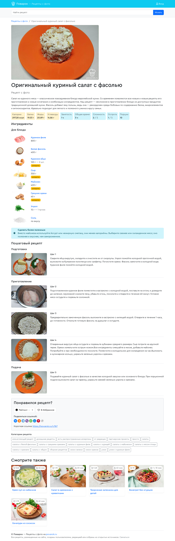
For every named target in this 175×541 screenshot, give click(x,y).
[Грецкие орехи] (20, 196)
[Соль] (20, 219)
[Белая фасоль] (20, 150)
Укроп (34, 206)
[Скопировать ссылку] (42, 420)
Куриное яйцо (38, 159)
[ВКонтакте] (15, 420)
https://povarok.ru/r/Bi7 (45, 426)
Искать (158, 12)
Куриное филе (38, 137)
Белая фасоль (38, 149)
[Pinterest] (38, 420)
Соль (33, 218)
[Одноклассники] (19, 420)
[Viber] (27, 420)
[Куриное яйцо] (20, 162)
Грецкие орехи (39, 193)
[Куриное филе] (20, 139)
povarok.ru (51, 534)
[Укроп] (20, 208)
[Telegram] (23, 420)
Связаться (124, 537)
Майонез (35, 182)
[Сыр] (20, 173)
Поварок (33, 3)
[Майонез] (20, 185)
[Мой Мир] (34, 420)
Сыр (33, 170)
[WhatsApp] (30, 420)
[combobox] (82, 12)
